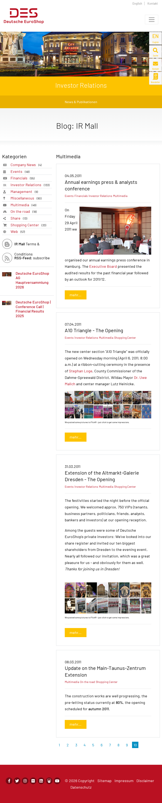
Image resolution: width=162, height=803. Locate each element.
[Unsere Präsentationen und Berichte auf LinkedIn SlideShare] (49, 780)
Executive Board (103, 266)
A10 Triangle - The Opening (94, 330)
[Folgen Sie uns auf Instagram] (25, 780)
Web (18, 231)
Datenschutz (81, 787)
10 (135, 745)
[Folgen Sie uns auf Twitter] (17, 780)
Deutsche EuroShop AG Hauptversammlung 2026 (32, 280)
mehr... (75, 294)
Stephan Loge (80, 371)
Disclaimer (145, 780)
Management (24, 191)
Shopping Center (28, 225)
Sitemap (104, 780)
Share (19, 218)
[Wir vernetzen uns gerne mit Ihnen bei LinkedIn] (41, 780)
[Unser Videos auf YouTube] (57, 780)
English (137, 3)
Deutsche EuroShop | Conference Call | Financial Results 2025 (33, 309)
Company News (26, 164)
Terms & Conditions (27, 245)
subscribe (32, 257)
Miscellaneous (26, 198)
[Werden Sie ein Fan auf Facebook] (9, 780)
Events (20, 171)
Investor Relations (30, 184)
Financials (23, 178)
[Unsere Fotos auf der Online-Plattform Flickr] (33, 780)
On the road (24, 211)
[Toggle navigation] (151, 19)
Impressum (124, 780)
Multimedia (23, 204)
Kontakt (152, 3)
